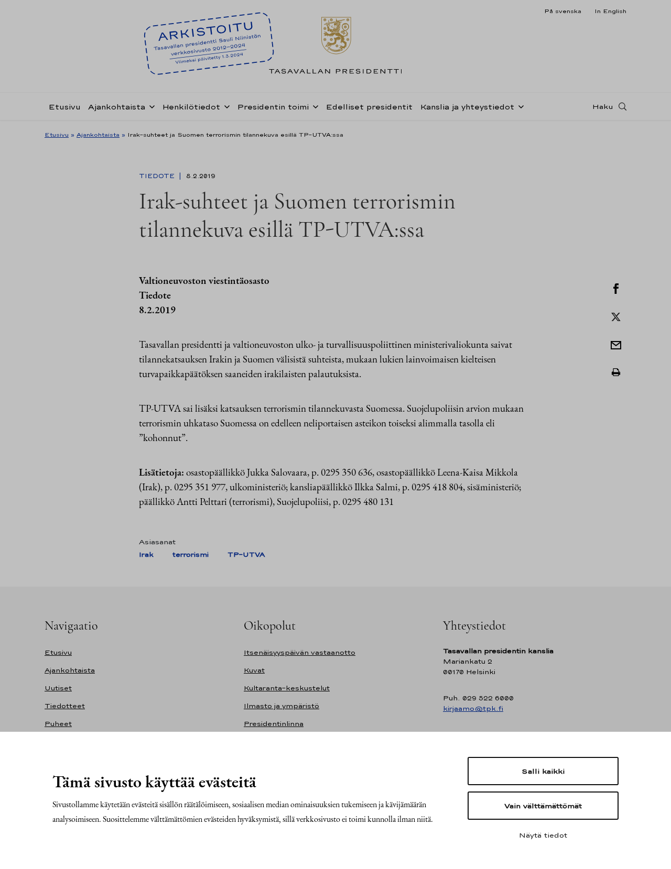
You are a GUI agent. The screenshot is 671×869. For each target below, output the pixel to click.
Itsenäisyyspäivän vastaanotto (299, 652)
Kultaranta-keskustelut (287, 688)
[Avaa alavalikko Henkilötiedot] (225, 106)
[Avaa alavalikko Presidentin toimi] (313, 106)
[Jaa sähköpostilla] (616, 344)
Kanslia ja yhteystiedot (467, 107)
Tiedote (158, 176)
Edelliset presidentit (369, 107)
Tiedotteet (65, 705)
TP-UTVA (246, 554)
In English (610, 11)
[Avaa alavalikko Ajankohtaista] (150, 106)
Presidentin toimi (273, 107)
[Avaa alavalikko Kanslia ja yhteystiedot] (519, 106)
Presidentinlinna (274, 723)
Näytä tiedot (543, 835)
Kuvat (254, 670)
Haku (602, 106)
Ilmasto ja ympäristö (281, 705)
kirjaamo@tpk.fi (473, 708)
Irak (146, 554)
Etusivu (64, 107)
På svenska (562, 11)
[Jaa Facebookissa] (616, 287)
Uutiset (58, 688)
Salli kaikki (543, 771)
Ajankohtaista (116, 107)
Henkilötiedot (191, 107)
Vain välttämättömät (543, 805)
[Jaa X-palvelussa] (616, 316)
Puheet (58, 723)
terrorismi (190, 554)
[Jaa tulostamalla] (616, 372)
